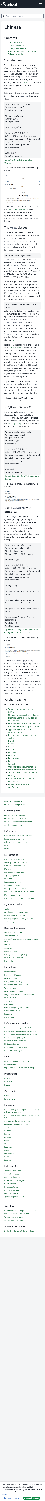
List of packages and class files (16, 1214)
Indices (7, 945)
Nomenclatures (10, 951)
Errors (6, 848)
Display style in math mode (15, 888)
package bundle (18, 209)
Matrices (7, 869)
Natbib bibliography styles (15, 1041)
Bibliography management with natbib (20, 1031)
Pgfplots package (11, 1193)
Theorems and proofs (13, 1170)
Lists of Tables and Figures (15, 915)
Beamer (7, 1078)
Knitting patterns (11, 1187)
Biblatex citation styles (13, 1050)
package (15, 423)
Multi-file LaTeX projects (14, 958)
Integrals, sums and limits (14, 885)
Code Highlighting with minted (16, 1007)
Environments (9, 1099)
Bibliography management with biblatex (20, 1034)
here (15, 340)
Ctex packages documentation (22, 767)
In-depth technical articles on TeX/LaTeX (20, 1231)
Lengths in (11, 972)
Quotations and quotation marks (17, 1124)
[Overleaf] (9, 4)
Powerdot (8, 1082)
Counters (8, 1001)
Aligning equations (12, 875)
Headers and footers (12, 975)
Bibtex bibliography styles (14, 1037)
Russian (11, 761)
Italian (11, 749)
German (12, 743)
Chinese (7, 1131)
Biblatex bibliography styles (15, 1047)
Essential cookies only (12, 1498)
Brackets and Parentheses (14, 866)
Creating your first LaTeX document (18, 836)
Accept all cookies (31, 1498)
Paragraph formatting (13, 981)
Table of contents (11, 936)
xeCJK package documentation (22, 769)
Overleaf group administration (16, 818)
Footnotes (8, 1014)
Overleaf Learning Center (14, 804)
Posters (7, 1085)
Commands (8, 1095)
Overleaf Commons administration (18, 822)
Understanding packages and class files (20, 1210)
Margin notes (9, 1017)
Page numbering (11, 978)
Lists (6, 845)
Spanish (11, 764)
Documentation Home (13, 801)
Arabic (11, 738)
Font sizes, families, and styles (16, 1061)
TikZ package (9, 922)
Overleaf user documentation (16, 815)
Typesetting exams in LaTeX (15, 1196)
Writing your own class (13, 1220)
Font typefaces (10, 1064)
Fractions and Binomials (14, 872)
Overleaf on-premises (13, 825)
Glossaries (8, 948)
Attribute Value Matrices (14, 1200)
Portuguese (13, 758)
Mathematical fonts (12, 895)
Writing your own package (14, 1217)
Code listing (9, 1004)
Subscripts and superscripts (15, 862)
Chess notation (10, 1183)
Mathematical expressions (14, 859)
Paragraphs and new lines (14, 839)
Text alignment (10, 988)
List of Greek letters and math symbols (19, 892)
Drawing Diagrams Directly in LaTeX (18, 918)
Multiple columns (11, 998)
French (11, 741)
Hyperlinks (8, 961)
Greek (11, 746)
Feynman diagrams (12, 1177)
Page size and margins (13, 991)
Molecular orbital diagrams (15, 1180)
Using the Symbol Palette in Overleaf (19, 898)
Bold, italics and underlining (15, 842)
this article (28, 82)
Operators (8, 879)
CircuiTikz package (11, 1190)
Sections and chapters (13, 932)
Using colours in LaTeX (13, 1011)
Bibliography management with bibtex (19, 1028)
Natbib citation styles (12, 1044)
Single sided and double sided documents (21, 994)
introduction (15, 347)
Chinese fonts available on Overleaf (24, 715)
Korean (11, 755)
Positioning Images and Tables (16, 912)
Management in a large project (16, 954)
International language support (22, 735)
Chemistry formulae (12, 1174)
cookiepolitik (7, 1494)
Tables (6, 909)
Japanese (12, 752)
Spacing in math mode (13, 882)
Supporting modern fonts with (19, 1068)
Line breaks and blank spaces (16, 985)
